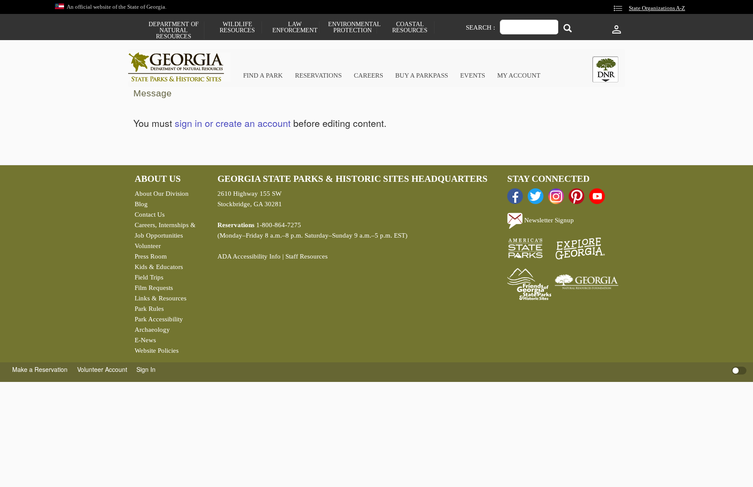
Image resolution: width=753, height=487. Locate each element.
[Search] (567, 28)
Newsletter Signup (548, 220)
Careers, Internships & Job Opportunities (165, 230)
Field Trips (149, 277)
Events (472, 75)
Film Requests (154, 287)
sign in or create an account (233, 122)
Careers (368, 75)
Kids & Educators (159, 266)
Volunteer (148, 245)
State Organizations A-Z (657, 8)
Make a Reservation (40, 369)
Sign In (146, 369)
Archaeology (152, 329)
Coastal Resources (409, 27)
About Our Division (162, 193)
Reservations (318, 75)
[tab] (605, 69)
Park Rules (149, 308)
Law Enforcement (295, 27)
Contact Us (150, 214)
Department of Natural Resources (174, 30)
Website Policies (157, 350)
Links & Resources (161, 298)
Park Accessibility (159, 319)
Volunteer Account (102, 369)
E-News (145, 340)
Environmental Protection (352, 27)
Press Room (151, 256)
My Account (518, 75)
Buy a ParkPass (421, 75)
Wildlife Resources (237, 27)
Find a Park (263, 75)
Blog (141, 204)
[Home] (179, 67)
